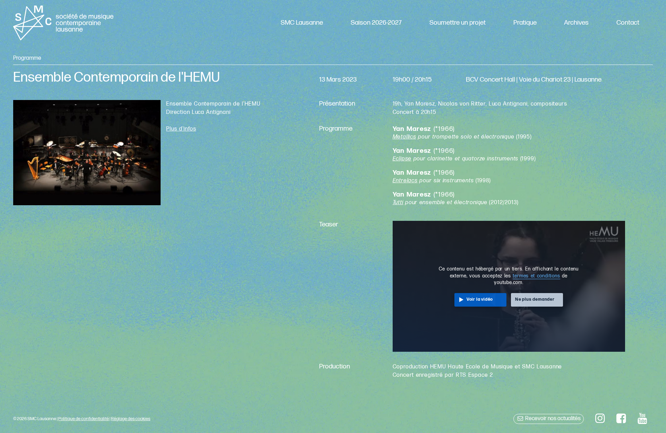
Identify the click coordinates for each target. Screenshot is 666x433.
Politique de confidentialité (83, 419)
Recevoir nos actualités (552, 418)
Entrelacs (405, 180)
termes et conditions (536, 276)
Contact (627, 23)
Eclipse (402, 159)
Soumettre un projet (457, 23)
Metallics (404, 137)
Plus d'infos (181, 129)
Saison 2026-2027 (376, 23)
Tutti (398, 202)
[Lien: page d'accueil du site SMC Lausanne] (63, 23)
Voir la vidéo (480, 299)
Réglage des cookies (130, 419)
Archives (576, 23)
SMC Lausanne (302, 23)
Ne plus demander (535, 299)
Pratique (525, 23)
